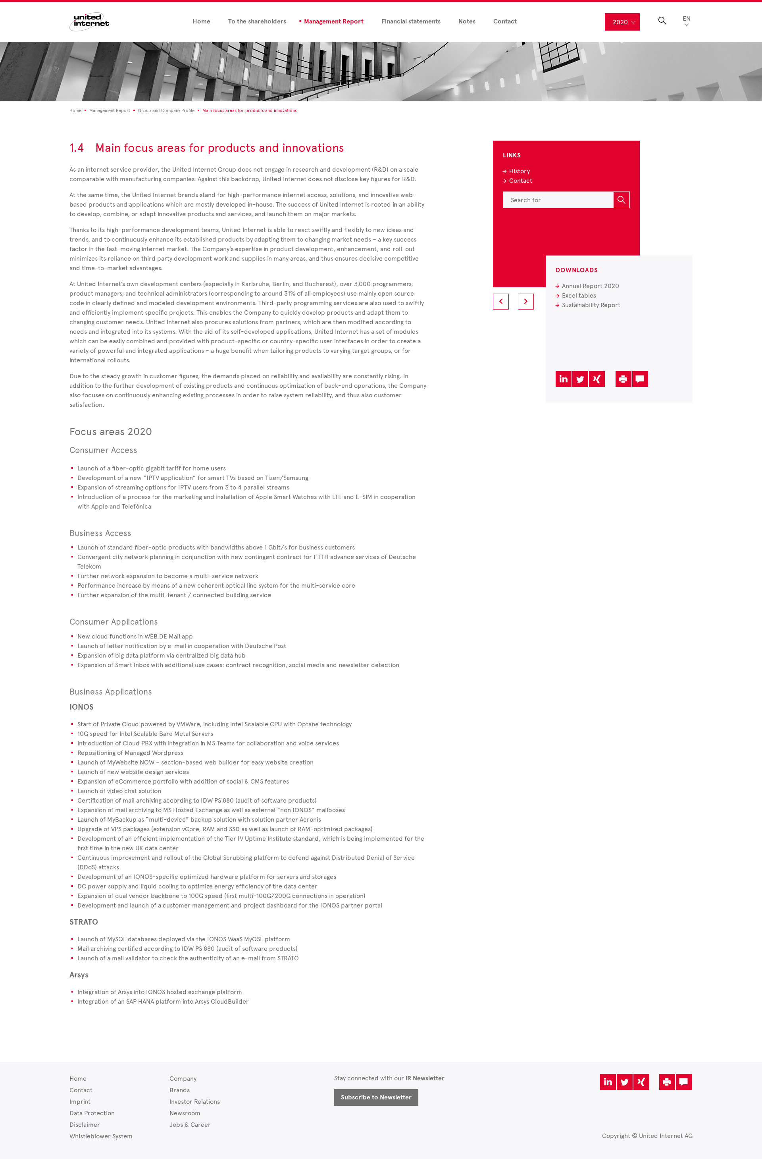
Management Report (334, 21)
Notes (466, 21)
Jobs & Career (190, 1124)
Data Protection (92, 1113)
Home (201, 21)
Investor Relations (194, 1101)
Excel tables (579, 295)
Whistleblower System (101, 1136)
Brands (179, 1090)
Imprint (79, 1101)
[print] (623, 379)
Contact (505, 21)
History (519, 171)
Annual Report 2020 (590, 286)
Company (182, 1078)
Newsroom (184, 1113)
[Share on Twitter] (580, 379)
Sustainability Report (591, 305)
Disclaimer (84, 1124)
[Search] (621, 200)
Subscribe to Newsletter (376, 1097)
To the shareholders (257, 21)
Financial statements (411, 21)
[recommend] (640, 379)
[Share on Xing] (597, 379)
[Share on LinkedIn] (564, 379)
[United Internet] (89, 21)
